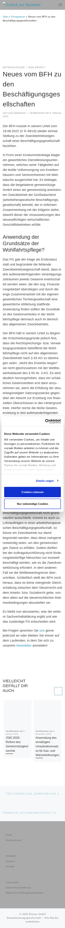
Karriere (10, 861)
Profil (9, 835)
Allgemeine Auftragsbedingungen (25, 892)
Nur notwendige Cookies (32, 503)
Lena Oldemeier (17, 113)
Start (5, 16)
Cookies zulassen (32, 492)
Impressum (12, 882)
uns (42, 630)
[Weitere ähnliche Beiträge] (58, 691)
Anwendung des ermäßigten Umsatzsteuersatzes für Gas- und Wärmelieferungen (47, 746)
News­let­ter (24, 645)
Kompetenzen (14, 840)
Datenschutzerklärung (18, 887)
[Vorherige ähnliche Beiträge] (49, 691)
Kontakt (10, 866)
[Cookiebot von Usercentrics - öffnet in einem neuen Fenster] (46, 421)
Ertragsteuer (18, 16)
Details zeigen (45, 480)
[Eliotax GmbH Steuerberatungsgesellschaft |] (22, 4)
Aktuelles (11, 856)
